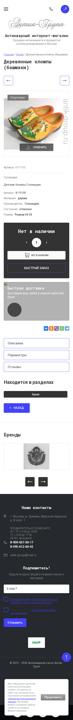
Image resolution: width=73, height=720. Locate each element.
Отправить (15, 622)
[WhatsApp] (62, 328)
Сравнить (40, 147)
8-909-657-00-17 (21, 542)
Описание (15, 343)
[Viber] (56, 328)
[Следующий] (64, 80)
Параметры (17, 355)
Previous (30, 481)
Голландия (10, 177)
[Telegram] (67, 328)
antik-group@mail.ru (23, 555)
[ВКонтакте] (46, 328)
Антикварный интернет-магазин (36, 35)
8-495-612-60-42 (21, 546)
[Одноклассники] (51, 328)
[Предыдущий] (8, 80)
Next (43, 481)
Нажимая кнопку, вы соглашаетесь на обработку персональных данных (33, 601)
